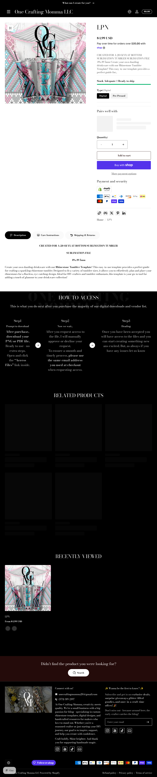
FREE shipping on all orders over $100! (76, 3)
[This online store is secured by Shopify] (104, 191)
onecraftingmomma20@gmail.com (78, 694)
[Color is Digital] (8, 628)
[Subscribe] (148, 722)
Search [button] (80, 672)
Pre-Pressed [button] (119, 95)
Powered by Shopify (50, 773)
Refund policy (109, 773)
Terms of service (144, 773)
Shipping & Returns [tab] (84, 235)
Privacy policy (126, 773)
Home (100, 219)
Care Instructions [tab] (50, 235)
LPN (109, 219)
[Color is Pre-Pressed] (14, 628)
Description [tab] (20, 235)
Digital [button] (103, 95)
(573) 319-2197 (67, 699)
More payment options (123, 173)
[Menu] (8, 11)
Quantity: (102, 137)
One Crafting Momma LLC (26, 773)
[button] (129, 12)
